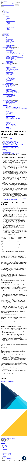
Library (7, 75)
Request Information (10, 45)
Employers (8, 19)
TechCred (8, 88)
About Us (5, 105)
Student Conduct (9, 81)
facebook (5, 445)
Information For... (7, 14)
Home (4, 149)
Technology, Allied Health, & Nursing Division (16, 53)
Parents (7, 25)
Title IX (7, 127)
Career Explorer (9, 51)
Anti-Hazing (8, 66)
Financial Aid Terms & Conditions (10, 146)
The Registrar (9, 80)
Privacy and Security (10, 124)
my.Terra (8, 23)
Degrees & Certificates (11, 48)
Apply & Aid (6, 37)
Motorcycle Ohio (9, 97)
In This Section (4, 137)
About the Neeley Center (11, 101)
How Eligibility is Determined (9, 141)
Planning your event (10, 102)
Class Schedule (9, 61)
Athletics (5, 9)
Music (7, 98)
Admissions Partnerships (11, 59)
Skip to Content (4, 1)
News (7, 24)
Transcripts (8, 29)
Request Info (6, 34)
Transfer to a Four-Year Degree (12, 56)
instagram (5, 446)
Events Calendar (6, 35)
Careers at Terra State (7, 454)
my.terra (5, 11)
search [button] (2, 6)
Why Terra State (9, 39)
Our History (8, 122)
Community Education (8, 94)
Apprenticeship (9, 89)
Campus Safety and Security (12, 69)
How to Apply (9, 40)
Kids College (9, 96)
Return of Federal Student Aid (9, 143)
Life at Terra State (7, 63)
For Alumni (8, 113)
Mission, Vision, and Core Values (13, 118)
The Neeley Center (10, 27)
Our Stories (8, 120)
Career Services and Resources (12, 70)
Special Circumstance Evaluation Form (14, 199)
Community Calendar (10, 95)
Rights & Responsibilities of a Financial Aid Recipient (14, 144)
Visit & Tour (6, 33)
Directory (8, 18)
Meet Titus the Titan (10, 78)
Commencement (9, 72)
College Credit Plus (10, 52)
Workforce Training (7, 84)
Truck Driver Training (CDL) (12, 92)
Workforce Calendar (10, 85)
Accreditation (9, 106)
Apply (4, 31)
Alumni (7, 16)
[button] (12, 37)
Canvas (7, 17)
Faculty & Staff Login (10, 21)
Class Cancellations (7, 458)
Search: (2, 2)
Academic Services (10, 58)
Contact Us (8, 128)
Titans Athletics (9, 64)
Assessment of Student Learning (13, 107)
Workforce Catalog (10, 86)
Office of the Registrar (11, 44)
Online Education (10, 62)
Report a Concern (7, 453)
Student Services (9, 83)
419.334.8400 (4, 441)
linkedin (5, 449)
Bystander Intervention (11, 67)
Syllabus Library (9, 50)
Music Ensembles (10, 79)
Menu (17, 5)
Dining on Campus (10, 73)
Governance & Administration (12, 114)
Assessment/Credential (11, 90)
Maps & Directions (10, 117)
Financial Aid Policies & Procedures (8, 138)
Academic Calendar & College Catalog (14, 57)
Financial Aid (9, 22)
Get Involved (9, 74)
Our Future (8, 123)
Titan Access (6, 12)
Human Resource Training (11, 91)
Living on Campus (10, 77)
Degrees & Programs (7, 47)
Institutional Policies (10, 116)
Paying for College (10, 41)
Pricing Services (9, 103)
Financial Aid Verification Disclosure (11, 147)
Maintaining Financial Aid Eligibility (11, 142)
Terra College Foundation (11, 125)
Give (4, 10)
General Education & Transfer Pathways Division (16, 55)
